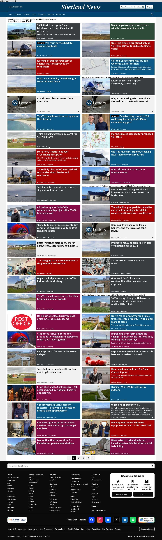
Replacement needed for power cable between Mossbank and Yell (132, 353)
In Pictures (53, 502)
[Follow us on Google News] (146, 520)
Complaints (85, 529)
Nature (31, 496)
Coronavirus (11, 499)
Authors (94, 499)
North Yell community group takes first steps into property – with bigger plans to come (132, 318)
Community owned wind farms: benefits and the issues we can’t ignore (128, 227)
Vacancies (74, 499)
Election (10, 510)
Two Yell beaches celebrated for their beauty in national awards (57, 297)
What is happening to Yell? (125, 404)
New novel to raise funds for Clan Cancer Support (129, 370)
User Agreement (46, 529)
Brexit (9, 486)
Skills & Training (76, 502)
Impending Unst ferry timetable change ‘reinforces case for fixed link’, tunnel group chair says (132, 336)
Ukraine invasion (55, 477)
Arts (125, 382)
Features (53, 499)
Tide (93, 489)
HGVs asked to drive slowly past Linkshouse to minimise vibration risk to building (132, 443)
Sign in (149, 7)
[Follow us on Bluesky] (108, 520)
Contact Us (11, 529)
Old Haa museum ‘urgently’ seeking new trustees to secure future (131, 153)
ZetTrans (74, 492)
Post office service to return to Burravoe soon (128, 171)
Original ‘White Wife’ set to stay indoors (128, 388)
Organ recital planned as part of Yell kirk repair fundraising (57, 280)
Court (9, 505)
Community (50, 129)
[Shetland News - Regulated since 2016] (17, 520)
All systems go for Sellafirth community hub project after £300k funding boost (56, 210)
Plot (93, 477)
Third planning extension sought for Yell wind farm (57, 135)
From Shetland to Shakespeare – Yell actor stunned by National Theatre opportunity (57, 389)
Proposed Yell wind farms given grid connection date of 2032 (131, 244)
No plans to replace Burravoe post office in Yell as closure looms (56, 317)
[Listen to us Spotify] (133, 520)
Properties (75, 506)
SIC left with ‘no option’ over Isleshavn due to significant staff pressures (55, 28)
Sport (31, 510)
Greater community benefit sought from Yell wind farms (56, 80)
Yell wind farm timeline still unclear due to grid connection (56, 370)
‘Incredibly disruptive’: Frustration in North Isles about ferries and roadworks (57, 172)
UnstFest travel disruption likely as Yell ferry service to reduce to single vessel (131, 45)
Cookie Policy (73, 529)
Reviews (53, 489)
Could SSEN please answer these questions (55, 100)
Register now (121, 494)
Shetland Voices (55, 507)
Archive (95, 494)
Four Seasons (75, 474)
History (124, 400)
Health (31, 485)
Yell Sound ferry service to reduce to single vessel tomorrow (57, 188)
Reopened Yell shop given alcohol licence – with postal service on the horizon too (130, 192)
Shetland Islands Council (79, 484)
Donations (96, 529)
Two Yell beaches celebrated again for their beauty (58, 117)
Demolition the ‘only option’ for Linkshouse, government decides (55, 442)
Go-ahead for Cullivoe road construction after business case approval (129, 281)
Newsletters (96, 502)
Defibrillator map (99, 510)
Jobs (73, 496)
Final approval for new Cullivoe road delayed (57, 353)
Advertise (22, 529)
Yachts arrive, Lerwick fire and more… (128, 262)
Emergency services (36, 474)
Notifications (107, 529)
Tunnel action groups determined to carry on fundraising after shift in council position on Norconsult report (132, 210)
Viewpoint (123, 417)
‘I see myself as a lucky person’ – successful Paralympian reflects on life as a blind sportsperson (56, 407)
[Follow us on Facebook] (92, 520)
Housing (31, 491)
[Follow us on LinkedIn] (125, 520)
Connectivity (11, 496)
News (10, 21)
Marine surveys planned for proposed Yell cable (132, 135)
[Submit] (152, 466)
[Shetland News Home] (81, 11)
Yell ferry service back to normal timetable (55, 44)
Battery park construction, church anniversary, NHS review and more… (57, 244)
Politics (31, 502)
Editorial (52, 495)
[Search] (152, 14)
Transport (49, 56)
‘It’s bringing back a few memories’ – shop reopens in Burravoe (57, 262)
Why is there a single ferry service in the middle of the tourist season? (130, 100)
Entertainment (34, 480)
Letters (49, 111)
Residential (75, 509)
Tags (93, 496)
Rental (73, 512)
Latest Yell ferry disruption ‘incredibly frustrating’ (126, 82)
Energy (122, 38)
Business (126, 202)
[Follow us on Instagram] (100, 520)
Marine (31, 493)
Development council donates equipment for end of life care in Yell (131, 424)
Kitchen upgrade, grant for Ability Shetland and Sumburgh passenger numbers (56, 425)
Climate (10, 491)
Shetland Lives (51, 417)
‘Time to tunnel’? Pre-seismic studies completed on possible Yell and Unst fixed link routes (57, 227)
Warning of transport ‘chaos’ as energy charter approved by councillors (54, 63)
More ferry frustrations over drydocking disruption (53, 153)
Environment (33, 483)
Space (31, 507)
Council (50, 38)
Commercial (76, 478)
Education (123, 311)
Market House (76, 489)
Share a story (33, 529)
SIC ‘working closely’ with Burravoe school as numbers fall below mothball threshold (130, 301)
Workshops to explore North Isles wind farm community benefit (129, 26)
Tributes (52, 505)
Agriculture (11, 480)
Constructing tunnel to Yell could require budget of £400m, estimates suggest (130, 119)
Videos (94, 506)
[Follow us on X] (116, 520)
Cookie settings (147, 529)
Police (31, 499)
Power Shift (33, 504)
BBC (72, 487)
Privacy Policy (60, 529)
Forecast (95, 487)
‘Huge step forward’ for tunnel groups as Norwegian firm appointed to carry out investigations (57, 336)
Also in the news (51, 255)
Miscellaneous (97, 480)
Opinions (53, 484)
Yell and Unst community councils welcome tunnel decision (129, 62)
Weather (53, 480)
